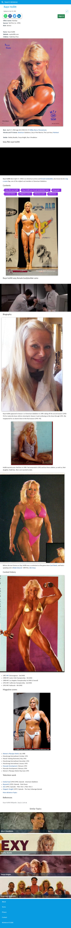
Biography (56, 190)
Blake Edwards (17, 568)
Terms (4, 907)
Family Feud (6, 782)
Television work (40, 194)
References (52, 194)
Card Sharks (53, 565)
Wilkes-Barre (34, 130)
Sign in (61, 16)
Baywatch (6, 784)
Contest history (10, 194)
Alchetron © (7, 922)
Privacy (4, 912)
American (21, 132)
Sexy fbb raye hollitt (12, 190)
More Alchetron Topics (10, 792)
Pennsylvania (42, 130)
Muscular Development (10, 766)
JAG (4, 787)
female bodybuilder (47, 179)
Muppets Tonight (8, 789)
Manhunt (56, 132)
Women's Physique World (11, 754)
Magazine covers (25, 194)
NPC (7, 676)
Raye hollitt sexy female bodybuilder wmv (36, 190)
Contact (4, 917)
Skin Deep (32, 568)
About (4, 902)
